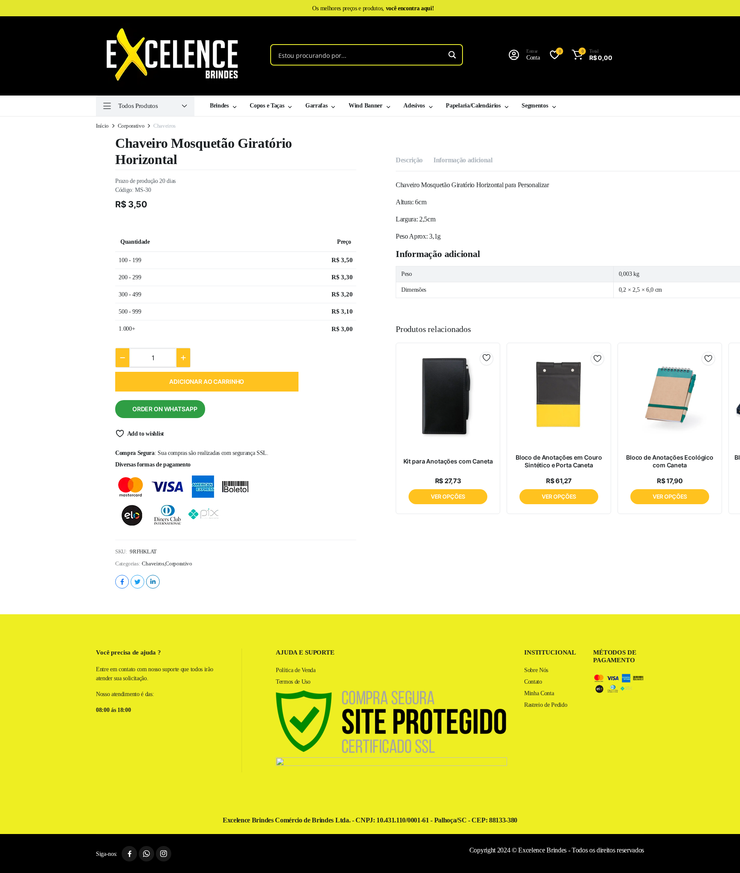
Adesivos (413, 105)
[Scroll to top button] (720, 853)
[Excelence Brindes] (169, 55)
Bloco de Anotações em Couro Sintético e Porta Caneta (559, 461)
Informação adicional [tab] (462, 160)
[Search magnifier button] (452, 55)
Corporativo (131, 126)
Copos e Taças (267, 105)
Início (102, 126)
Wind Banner (365, 105)
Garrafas (316, 105)
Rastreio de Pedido (545, 705)
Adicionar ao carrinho (206, 381)
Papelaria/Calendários (473, 105)
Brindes (219, 105)
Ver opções (448, 496)
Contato (533, 682)
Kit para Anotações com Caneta (448, 461)
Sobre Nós (536, 670)
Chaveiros (153, 563)
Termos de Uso (293, 682)
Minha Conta (539, 693)
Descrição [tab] (409, 160)
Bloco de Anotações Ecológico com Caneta (669, 461)
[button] (590, 55)
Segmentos (535, 105)
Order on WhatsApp (164, 409)
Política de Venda (296, 670)
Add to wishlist (145, 434)
